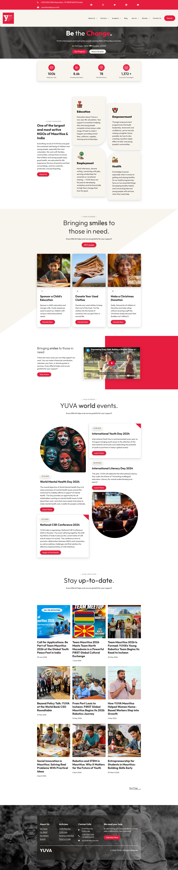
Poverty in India (65, 839)
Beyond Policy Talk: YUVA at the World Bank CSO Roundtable (53, 707)
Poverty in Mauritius (66, 835)
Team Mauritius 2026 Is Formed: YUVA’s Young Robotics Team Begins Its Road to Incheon (123, 647)
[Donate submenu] (149, 18)
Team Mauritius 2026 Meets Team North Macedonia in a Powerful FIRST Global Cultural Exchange (88, 649)
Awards (43, 839)
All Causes (89, 244)
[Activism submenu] (108, 18)
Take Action (44, 374)
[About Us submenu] (96, 18)
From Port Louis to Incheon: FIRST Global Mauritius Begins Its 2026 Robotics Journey (88, 709)
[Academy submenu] (120, 18)
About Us (43, 174)
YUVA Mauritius (65, 829)
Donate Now (47, 322)
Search (170, 18)
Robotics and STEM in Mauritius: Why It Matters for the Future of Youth (88, 764)
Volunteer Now (112, 837)
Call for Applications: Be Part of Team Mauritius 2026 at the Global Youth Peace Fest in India (53, 647)
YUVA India (63, 832)
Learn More (47, 509)
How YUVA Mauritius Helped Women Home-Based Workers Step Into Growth (123, 709)
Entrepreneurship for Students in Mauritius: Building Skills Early (121, 764)
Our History (44, 835)
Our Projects (80, 51)
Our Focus (43, 829)
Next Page (135, 788)
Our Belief (43, 832)
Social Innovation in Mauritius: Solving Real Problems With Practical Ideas (52, 766)
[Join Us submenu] (138, 18)
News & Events (98, 51)
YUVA (46, 850)
